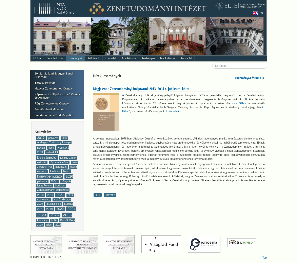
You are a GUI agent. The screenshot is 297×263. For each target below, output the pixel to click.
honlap (41, 147)
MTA (54, 220)
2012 (64, 138)
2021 (61, 195)
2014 (70, 195)
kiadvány (42, 220)
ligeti (51, 147)
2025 (67, 215)
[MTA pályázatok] (122, 244)
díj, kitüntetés (53, 203)
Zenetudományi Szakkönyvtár (54, 115)
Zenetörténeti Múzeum (49, 109)
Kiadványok (148, 58)
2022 (60, 209)
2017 (41, 138)
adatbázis (61, 166)
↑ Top (263, 257)
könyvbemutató (50, 176)
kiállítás (55, 171)
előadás (42, 162)
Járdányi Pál (45, 166)
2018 (40, 195)
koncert (63, 147)
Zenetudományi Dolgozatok (53, 189)
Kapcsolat (186, 58)
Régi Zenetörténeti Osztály (52, 103)
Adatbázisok (129, 58)
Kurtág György (62, 199)
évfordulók (52, 152)
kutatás (68, 203)
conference (44, 199)
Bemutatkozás (54, 58)
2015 (58, 224)
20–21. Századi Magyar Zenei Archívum (54, 75)
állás (49, 224)
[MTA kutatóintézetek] (84, 244)
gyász (73, 166)
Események (75, 58)
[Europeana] (207, 244)
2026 (69, 176)
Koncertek (111, 58)
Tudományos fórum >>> (249, 78)
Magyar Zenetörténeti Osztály (54, 88)
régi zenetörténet (59, 162)
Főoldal (37, 58)
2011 (40, 209)
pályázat (53, 137)
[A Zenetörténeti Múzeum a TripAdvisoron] (241, 244)
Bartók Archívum (45, 82)
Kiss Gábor (239, 103)
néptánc (42, 171)
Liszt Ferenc (45, 185)
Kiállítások (93, 58)
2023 (42, 215)
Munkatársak (167, 58)
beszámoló (47, 157)
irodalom (60, 185)
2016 (40, 224)
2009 (40, 203)
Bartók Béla (67, 220)
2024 (71, 209)
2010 (40, 152)
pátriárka (42, 181)
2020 (75, 162)
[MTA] (48, 244)
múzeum (55, 215)
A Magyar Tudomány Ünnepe (54, 142)
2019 (50, 209)
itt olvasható (173, 111)
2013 (50, 195)
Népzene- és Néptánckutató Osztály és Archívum (58, 96)
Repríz (67, 171)
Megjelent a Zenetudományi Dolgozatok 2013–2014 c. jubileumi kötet (141, 88)
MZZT (55, 181)
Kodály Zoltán (68, 157)
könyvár (66, 181)
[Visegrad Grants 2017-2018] (164, 244)
